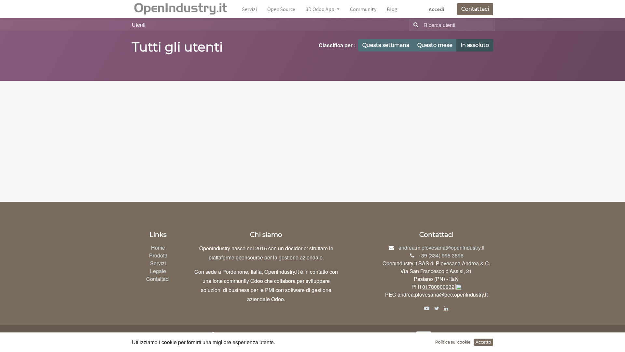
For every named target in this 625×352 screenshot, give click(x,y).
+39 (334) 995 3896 (441, 255)
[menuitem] (249, 9)
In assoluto (475, 45)
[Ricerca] (414, 25)
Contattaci (475, 9)
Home (158, 247)
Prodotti (158, 255)
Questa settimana (385, 45)
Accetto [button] (483, 342)
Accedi (436, 9)
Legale (158, 271)
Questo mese (434, 45)
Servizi (158, 263)
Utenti (139, 24)
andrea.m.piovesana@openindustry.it (441, 247)
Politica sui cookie (452, 342)
